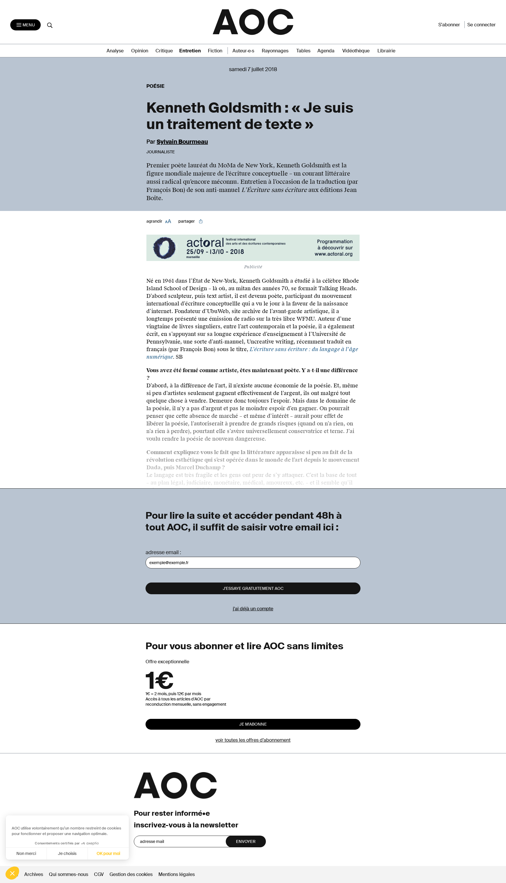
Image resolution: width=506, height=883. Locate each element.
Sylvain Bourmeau (182, 141)
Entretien (190, 51)
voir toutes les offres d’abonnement (253, 740)
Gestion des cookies (132, 874)
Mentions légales (176, 874)
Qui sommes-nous (68, 874)
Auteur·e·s (243, 51)
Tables (303, 51)
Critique (164, 51)
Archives (33, 874)
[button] (12, 873)
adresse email (162, 552)
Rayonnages (275, 51)
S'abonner (449, 25)
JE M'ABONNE (253, 724)
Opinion (139, 51)
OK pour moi (108, 853)
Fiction (215, 51)
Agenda (325, 51)
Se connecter (481, 25)
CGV (99, 874)
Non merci (26, 853)
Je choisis (67, 853)
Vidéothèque (356, 51)
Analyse (115, 51)
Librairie (386, 51)
